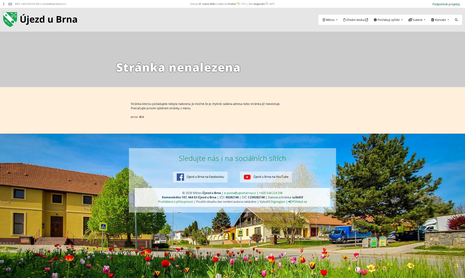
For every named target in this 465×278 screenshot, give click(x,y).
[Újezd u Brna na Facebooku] (4, 4)
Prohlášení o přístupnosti (175, 202)
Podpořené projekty (446, 4)
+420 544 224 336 (271, 193)
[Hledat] (456, 19)
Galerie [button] (417, 20)
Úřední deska (355, 20)
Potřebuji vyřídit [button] (389, 20)
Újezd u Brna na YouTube (270, 177)
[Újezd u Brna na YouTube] (10, 4)
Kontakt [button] (440, 20)
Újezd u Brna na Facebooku (205, 177)
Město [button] (330, 20)
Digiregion (278, 202)
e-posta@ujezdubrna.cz (240, 193)
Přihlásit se (299, 202)
